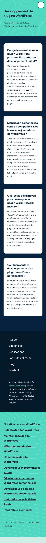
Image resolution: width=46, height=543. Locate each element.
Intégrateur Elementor (18, 510)
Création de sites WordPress (22, 424)
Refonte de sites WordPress (21, 430)
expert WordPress (17, 385)
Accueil (7, 23)
